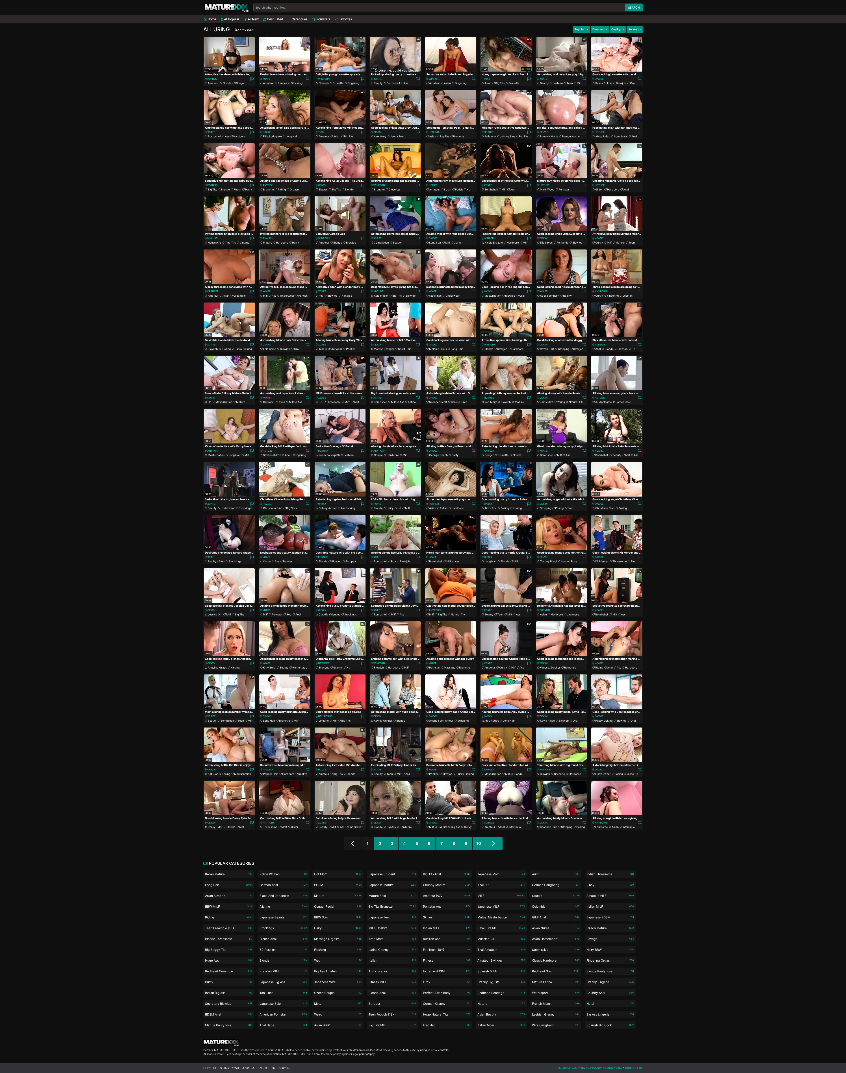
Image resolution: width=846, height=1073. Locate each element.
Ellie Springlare (272, 136)
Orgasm (295, 189)
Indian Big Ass (228, 993)
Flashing (338, 949)
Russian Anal (446, 939)
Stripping (563, 349)
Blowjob (240, 83)
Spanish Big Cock (610, 1025)
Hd (468, 189)
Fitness (446, 960)
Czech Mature (610, 928)
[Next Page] (494, 843)
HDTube (489, 132)
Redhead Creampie (228, 971)
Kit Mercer (602, 561)
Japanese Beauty (283, 917)
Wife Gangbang (555, 1025)
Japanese (573, 614)
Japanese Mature (392, 885)
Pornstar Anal (446, 906)
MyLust (212, 238)
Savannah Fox (272, 455)
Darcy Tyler (215, 827)
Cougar (489, 455)
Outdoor (268, 402)
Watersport (555, 993)
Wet (338, 960)
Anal (634, 136)
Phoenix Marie (549, 136)
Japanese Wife (338, 982)
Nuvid (211, 397)
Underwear (287, 295)
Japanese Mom (501, 874)
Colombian (555, 906)
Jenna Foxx (397, 136)
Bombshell (393, 83)
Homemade (299, 667)
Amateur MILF (610, 896)
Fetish (237, 189)
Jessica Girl (215, 614)
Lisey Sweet (602, 774)
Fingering (353, 83)
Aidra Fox (490, 508)
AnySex (268, 185)
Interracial (515, 827)
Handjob (346, 295)
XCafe (267, 78)
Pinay (610, 885)
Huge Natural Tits (446, 1014)
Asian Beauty (501, 1014)
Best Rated (274, 19)
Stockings (297, 83)
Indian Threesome (610, 874)
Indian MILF (446, 928)
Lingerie (324, 720)
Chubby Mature (446, 885)
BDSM (338, 885)
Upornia (434, 132)
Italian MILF (610, 906)
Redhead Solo (555, 971)
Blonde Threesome (228, 939)
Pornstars (322, 19)
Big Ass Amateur (338, 971)
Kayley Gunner (383, 720)
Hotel (610, 1003)
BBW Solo (338, 917)
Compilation (381, 242)
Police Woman (283, 874)
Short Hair (404, 349)
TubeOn (600, 344)
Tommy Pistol (548, 561)
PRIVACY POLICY (590, 1067)
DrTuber (213, 291)
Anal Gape (283, 1025)
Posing (505, 508)
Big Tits (500, 83)
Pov (321, 295)
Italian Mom (501, 1025)
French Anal (283, 939)
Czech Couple (338, 993)
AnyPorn (601, 291)
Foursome (601, 827)
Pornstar (563, 189)
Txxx (321, 132)
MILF (501, 896)
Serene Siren (459, 402)
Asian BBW (338, 1025)
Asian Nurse (555, 928)
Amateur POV (446, 896)
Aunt (555, 874)
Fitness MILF (392, 982)
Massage (449, 667)
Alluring (283, 906)
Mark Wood (547, 189)
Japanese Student (392, 874)
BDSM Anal (228, 1014)
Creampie (239, 295)
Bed (288, 614)
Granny (338, 667)
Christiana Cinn (272, 508)
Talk (321, 349)
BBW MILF (228, 906)
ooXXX (322, 185)
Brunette (338, 83)
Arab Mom (392, 939)
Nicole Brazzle (493, 242)
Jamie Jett (546, 402)
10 (478, 843)
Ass (406, 83)
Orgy (446, 982)
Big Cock (291, 508)
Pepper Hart (270, 774)
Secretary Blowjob (228, 1003)
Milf (579, 83)
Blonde (227, 83)
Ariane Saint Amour (441, 720)
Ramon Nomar (571, 136)
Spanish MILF (501, 971)
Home (211, 19)
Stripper (392, 1003)
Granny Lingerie (610, 982)
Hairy (248, 189)
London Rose (569, 561)
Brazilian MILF (283, 971)
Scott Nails (620, 136)
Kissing (226, 349)
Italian (392, 960)
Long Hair (292, 136)
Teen (570, 83)
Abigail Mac (602, 136)
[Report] (252, 79)
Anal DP (501, 885)
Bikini (294, 827)
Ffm (633, 561)
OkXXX (599, 78)
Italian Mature (228, 874)
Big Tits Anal (446, 874)
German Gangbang (555, 885)
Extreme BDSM (446, 971)
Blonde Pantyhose (610, 971)
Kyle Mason (381, 295)
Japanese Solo (283, 1003)
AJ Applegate (603, 402)
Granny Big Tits (501, 982)
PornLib (212, 78)
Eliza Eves (546, 242)
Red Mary (490, 402)
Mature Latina (555, 982)
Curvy (458, 242)
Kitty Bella (269, 667)
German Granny (446, 1003)
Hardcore (239, 136)
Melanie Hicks (438, 349)
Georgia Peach (438, 455)
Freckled (446, 1025)
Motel (338, 1003)
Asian (447, 83)
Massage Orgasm (338, 939)
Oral (632, 83)
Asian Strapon (228, 896)
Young (561, 402)
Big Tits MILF (392, 1025)
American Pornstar (283, 1014)
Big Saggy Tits (228, 949)
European (351, 561)
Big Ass (323, 189)
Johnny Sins (507, 136)
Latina (281, 402)
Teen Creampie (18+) (228, 928)
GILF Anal (555, 917)
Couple (378, 455)
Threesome (333, 402)
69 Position (283, 949)
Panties (282, 83)
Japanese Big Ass (283, 982)
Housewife (214, 242)
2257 (619, 1067)
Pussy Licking (243, 349)
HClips (433, 185)
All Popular (231, 19)
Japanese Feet (392, 917)
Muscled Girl (501, 939)
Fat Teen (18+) (446, 949)
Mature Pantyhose (228, 1025)
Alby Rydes (491, 720)
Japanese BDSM (610, 917)
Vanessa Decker (550, 667)
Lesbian (558, 83)
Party (455, 455)
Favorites (345, 19)
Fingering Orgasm (610, 960)
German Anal (283, 885)
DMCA (609, 1067)
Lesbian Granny (555, 1014)
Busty (228, 982)
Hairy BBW (610, 949)
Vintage (244, 242)
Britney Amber (328, 508)
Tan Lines (283, 993)
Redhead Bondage (501, 993)
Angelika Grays (217, 667)
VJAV (487, 78)
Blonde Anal (392, 993)
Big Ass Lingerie (610, 1014)
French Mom (555, 1003)
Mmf (347, 402)
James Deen (623, 402)
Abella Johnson (549, 295)
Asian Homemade (555, 939)
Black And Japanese (283, 896)
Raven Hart (547, 349)
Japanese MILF (501, 906)
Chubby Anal (610, 993)
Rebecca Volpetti (329, 455)
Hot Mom (338, 874)
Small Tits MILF (501, 928)
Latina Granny (392, 949)
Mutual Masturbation (501, 917)
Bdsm (447, 189)
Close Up (394, 189)
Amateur (213, 83)
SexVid (544, 132)
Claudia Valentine (329, 614)
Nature (501, 1003)
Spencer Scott (438, 402)
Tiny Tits (230, 242)
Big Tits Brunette (392, 906)
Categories (299, 19)
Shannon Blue (548, 827)
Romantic (562, 242)
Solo (570, 508)
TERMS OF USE (567, 1067)
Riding (282, 189)
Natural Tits (576, 402)
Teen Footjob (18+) (392, 1014)
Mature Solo (392, 896)
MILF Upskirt (392, 928)
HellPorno (325, 716)
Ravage (610, 939)
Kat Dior (213, 774)
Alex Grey (380, 136)
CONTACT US (634, 1067)
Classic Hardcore (555, 960)
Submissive (555, 949)
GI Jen (599, 189)
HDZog (267, 503)
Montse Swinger (384, 349)
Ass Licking (348, 508)
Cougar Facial (338, 906)
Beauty (378, 83)
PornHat (324, 450)
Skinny (446, 917)
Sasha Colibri (603, 83)
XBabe (322, 397)
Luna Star (435, 242)
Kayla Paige (547, 720)
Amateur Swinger (501, 960)
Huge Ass (228, 960)
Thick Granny (392, 971)
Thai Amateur (501, 949)
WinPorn (324, 78)
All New (253, 19)
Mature (267, 242)
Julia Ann (490, 136)
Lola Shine (269, 349)
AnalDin (268, 238)
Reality (567, 295)
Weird (338, 1014)
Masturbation (492, 295)
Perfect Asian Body (446, 993)
